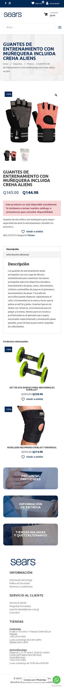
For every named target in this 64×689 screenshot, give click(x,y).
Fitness (30, 64)
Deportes (17, 64)
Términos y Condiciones (21, 586)
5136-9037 (14, 612)
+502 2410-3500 (17, 636)
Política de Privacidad (19, 583)
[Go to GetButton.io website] (57, 686)
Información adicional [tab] (17, 254)
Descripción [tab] (12, 249)
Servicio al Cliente (17, 603)
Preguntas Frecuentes (20, 606)
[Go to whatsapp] (56, 680)
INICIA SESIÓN (54, 3)
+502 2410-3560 (17, 660)
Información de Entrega (20, 580)
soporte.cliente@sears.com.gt (24, 609)
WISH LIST (38, 3)
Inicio (5, 64)
